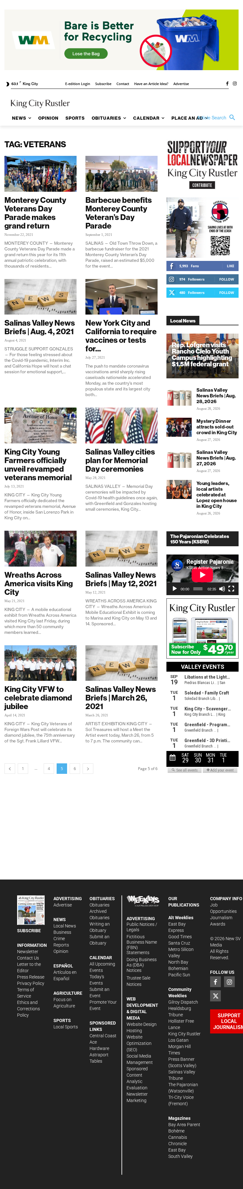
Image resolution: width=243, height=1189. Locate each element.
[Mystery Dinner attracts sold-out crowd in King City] (179, 427)
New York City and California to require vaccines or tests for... (121, 336)
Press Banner (181, 1059)
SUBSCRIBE (29, 930)
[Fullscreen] (231, 589)
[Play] (174, 589)
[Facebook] (227, 84)
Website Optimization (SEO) (139, 1043)
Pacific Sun (179, 974)
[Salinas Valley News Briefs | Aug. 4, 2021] (40, 297)
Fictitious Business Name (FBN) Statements (142, 944)
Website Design (142, 1024)
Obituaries (99, 904)
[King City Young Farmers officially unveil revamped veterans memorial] (40, 425)
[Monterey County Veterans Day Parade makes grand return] (40, 174)
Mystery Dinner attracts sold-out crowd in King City (216, 426)
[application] (202, 575)
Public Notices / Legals (142, 927)
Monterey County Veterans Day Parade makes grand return (35, 213)
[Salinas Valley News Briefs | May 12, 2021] (121, 549)
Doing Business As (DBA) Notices (142, 965)
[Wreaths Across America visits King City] (40, 549)
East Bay (177, 1149)
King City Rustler (184, 1033)
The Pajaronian (183, 1084)
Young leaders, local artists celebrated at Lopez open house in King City (216, 494)
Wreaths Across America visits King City (38, 583)
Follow (226, 279)
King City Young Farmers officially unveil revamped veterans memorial (38, 464)
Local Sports (65, 1026)
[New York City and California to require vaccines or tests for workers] (121, 297)
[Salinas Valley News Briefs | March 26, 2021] (121, 663)
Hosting (134, 1030)
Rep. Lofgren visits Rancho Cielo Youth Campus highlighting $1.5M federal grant (202, 354)
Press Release (30, 977)
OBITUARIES (102, 898)
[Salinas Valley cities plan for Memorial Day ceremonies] (121, 425)
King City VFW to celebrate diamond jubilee (38, 697)
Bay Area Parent (184, 1124)
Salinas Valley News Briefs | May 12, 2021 (121, 579)
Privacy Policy (30, 983)
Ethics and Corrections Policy (28, 1009)
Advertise (62, 904)
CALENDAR (101, 957)
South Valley (180, 1156)
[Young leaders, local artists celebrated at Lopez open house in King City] (179, 489)
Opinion (60, 951)
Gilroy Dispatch (183, 1002)
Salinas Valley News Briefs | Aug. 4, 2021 (39, 327)
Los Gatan (178, 1040)
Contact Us (28, 957)
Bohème (176, 1130)
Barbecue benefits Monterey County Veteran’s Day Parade (118, 213)
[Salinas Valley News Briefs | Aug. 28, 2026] (179, 396)
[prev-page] (9, 768)
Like (230, 265)
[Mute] (222, 589)
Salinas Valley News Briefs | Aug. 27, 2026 (216, 458)
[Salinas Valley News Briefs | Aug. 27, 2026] (179, 458)
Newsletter (27, 951)
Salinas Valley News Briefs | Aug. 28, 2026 (216, 395)
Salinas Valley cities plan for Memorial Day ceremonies (120, 460)
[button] (217, 118)
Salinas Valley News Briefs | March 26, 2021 (120, 697)
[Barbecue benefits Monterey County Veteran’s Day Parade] (121, 174)
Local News (64, 925)
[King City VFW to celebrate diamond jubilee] (40, 663)
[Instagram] (235, 84)
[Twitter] (215, 995)
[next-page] (88, 768)
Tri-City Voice (181, 1097)
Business (62, 932)
